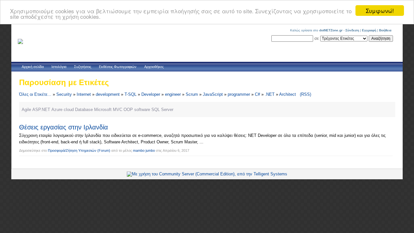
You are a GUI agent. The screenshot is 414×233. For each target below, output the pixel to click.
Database (84, 109)
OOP (128, 109)
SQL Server (162, 109)
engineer (173, 94)
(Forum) (103, 150)
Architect (287, 94)
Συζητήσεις (82, 67)
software (142, 109)
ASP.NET (41, 109)
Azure (56, 109)
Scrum (192, 94)
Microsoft (103, 109)
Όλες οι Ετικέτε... (35, 94)
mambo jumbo (144, 150)
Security (64, 94)
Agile (26, 109)
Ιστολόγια (58, 67)
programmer (239, 94)
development (108, 94)
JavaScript (213, 94)
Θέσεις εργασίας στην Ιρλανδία (63, 127)
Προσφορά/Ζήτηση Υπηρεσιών (72, 150)
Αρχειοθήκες (154, 67)
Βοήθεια (385, 30)
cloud (69, 109)
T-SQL (130, 94)
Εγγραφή (369, 30)
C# (257, 94)
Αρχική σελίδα (33, 67)
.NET (270, 94)
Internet (84, 94)
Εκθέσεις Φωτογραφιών (117, 67)
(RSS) (305, 94)
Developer (150, 94)
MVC (117, 109)
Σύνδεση (352, 30)
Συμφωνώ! (380, 10)
